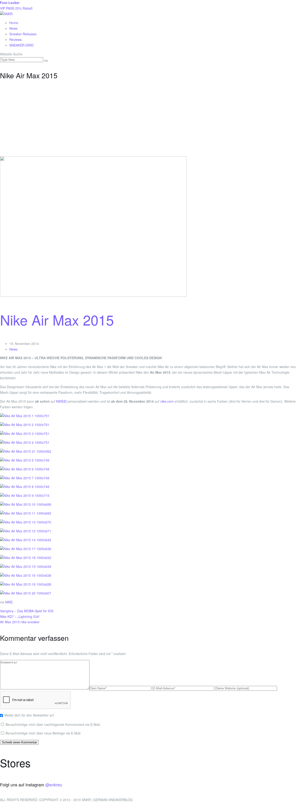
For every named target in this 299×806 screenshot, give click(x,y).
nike (24, 622)
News (13, 28)
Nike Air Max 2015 (57, 319)
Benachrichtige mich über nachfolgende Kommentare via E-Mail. (53, 724)
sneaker (33, 622)
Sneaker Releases (22, 34)
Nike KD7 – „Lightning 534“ (20, 616)
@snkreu (53, 784)
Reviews (15, 39)
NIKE (9, 602)
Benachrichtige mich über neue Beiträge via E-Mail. (43, 733)
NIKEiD (61, 401)
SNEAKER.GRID (21, 45)
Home (13, 22)
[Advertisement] (149, 121)
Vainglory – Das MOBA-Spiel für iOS (26, 611)
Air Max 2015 (10, 622)
